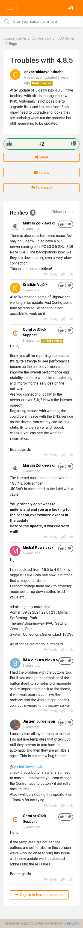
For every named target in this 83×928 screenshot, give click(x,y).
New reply (43, 187)
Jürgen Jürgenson (39, 721)
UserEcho (71, 923)
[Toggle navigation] (10, 7)
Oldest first (61, 212)
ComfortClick (41, 38)
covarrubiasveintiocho (44, 72)
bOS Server (65, 38)
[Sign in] (71, 9)
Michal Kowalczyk (38, 547)
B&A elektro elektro (40, 660)
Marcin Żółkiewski (39, 223)
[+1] (9, 144)
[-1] (74, 144)
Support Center (14, 38)
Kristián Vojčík (35, 284)
